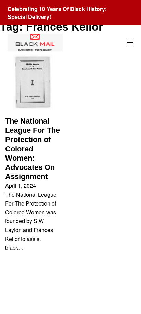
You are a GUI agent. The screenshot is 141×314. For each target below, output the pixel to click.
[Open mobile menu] (130, 42)
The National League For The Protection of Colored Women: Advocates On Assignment (32, 149)
